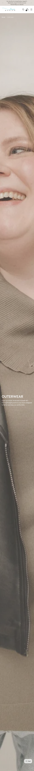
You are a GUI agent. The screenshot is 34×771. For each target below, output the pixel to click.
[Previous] (3, 3)
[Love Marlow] (9, 9)
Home (3, 17)
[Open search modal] (23, 9)
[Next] (31, 3)
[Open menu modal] (31, 9)
